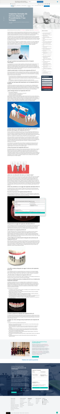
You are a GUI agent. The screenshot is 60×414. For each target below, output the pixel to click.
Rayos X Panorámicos (33, 204)
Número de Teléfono (18, 204)
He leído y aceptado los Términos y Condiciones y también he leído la (28, 211)
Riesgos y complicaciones (37, 211)
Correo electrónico (32, 202)
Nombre (16, 202)
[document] (30, 207)
